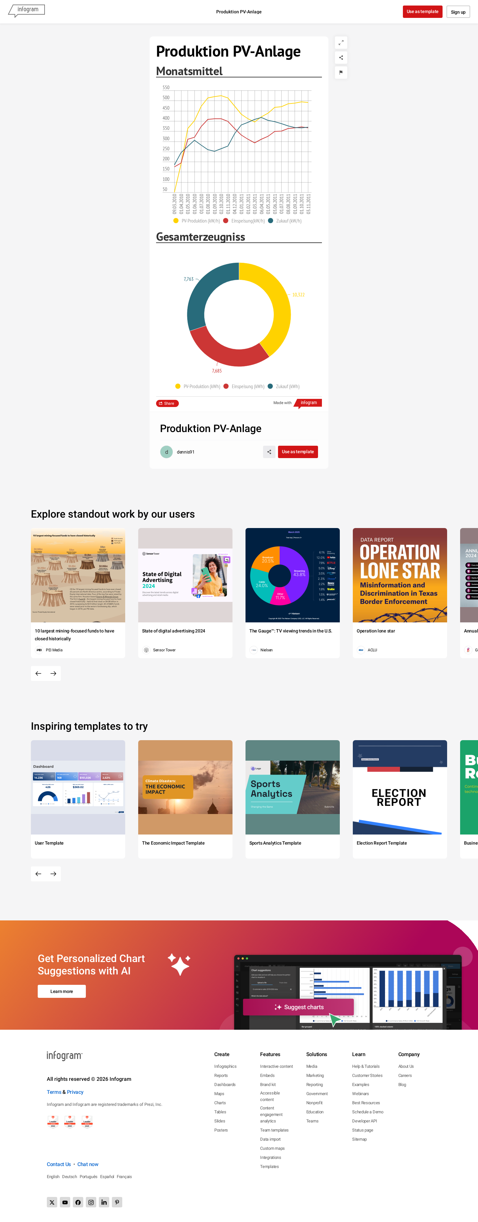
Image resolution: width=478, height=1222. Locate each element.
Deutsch (69, 1176)
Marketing (315, 1075)
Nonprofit (314, 1102)
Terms (54, 1092)
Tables (220, 1111)
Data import (270, 1139)
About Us (406, 1066)
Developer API (364, 1121)
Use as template (423, 11)
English (53, 1176)
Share (169, 403)
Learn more (61, 991)
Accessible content (270, 1096)
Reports (221, 1075)
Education (315, 1111)
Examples (360, 1084)
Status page (362, 1130)
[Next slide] (53, 673)
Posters (221, 1130)
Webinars (360, 1093)
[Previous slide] (38, 673)
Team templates (274, 1130)
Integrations (270, 1157)
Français (124, 1176)
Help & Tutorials (365, 1066)
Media (311, 1066)
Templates (269, 1166)
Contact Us (59, 1164)
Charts (220, 1102)
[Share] (341, 57)
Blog (402, 1084)
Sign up (458, 12)
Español (107, 1176)
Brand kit (267, 1084)
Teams (312, 1121)
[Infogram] (26, 12)
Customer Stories (367, 1075)
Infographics (225, 1066)
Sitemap (359, 1139)
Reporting (314, 1084)
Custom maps (272, 1148)
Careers (405, 1075)
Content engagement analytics (271, 1114)
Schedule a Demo (367, 1111)
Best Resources (366, 1102)
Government (317, 1093)
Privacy (75, 1092)
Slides (219, 1121)
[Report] (341, 72)
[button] (198, 220)
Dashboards (225, 1084)
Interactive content (276, 1066)
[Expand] (341, 42)
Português (89, 1176)
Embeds (267, 1075)
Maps (219, 1093)
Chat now (88, 1164)
